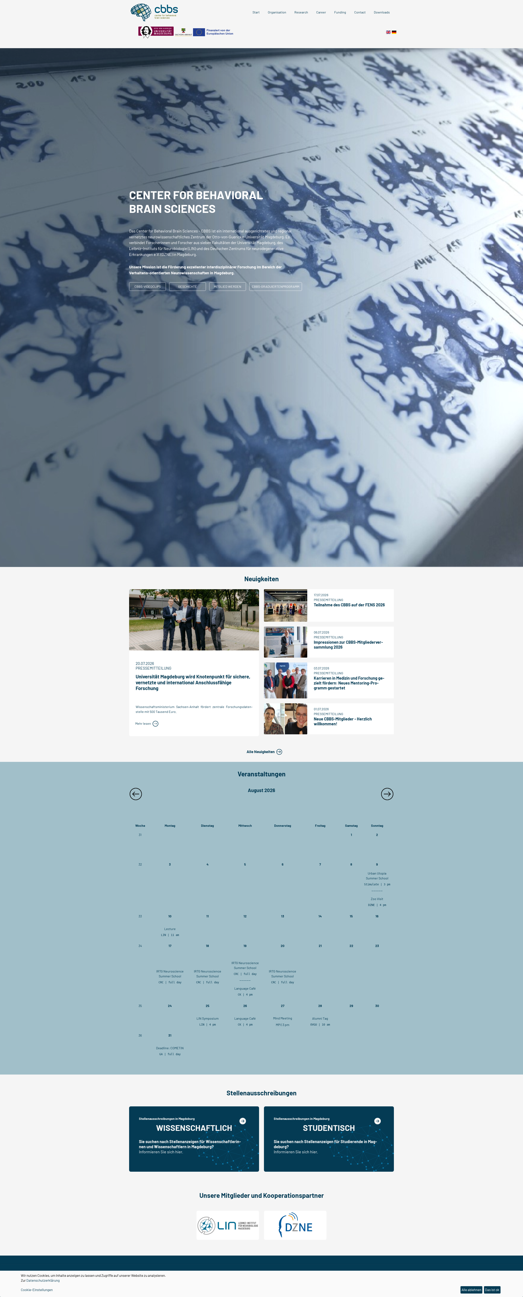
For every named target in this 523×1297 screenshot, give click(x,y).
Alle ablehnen (471, 1290)
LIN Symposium (208, 1018)
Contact (360, 12)
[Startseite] (394, 32)
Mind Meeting (282, 1018)
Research (301, 12)
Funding (340, 12)
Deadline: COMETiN (170, 1048)
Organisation (277, 12)
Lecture (170, 929)
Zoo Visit (377, 899)
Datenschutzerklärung (43, 1280)
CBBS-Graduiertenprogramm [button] (275, 286)
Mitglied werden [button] (227, 286)
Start (256, 12)
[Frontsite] (388, 32)
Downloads (382, 12)
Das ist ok (492, 1290)
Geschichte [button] (187, 286)
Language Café (245, 988)
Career (321, 12)
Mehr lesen (143, 723)
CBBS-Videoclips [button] (147, 286)
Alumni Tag (320, 1018)
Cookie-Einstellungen (37, 1290)
